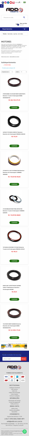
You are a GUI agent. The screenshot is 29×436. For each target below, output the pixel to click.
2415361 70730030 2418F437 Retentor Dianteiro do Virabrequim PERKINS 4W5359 (14, 133)
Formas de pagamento (14, 402)
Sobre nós (14, 391)
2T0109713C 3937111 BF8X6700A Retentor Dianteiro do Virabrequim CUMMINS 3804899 (13, 172)
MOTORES (20, 34)
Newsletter (14, 411)
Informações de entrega (14, 400)
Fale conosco (14, 389)
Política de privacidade (14, 392)
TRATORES (9, 34)
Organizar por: (5, 71)
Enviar (24, 359)
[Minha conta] (20, 2)
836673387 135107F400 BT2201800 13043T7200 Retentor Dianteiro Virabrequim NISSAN (12, 287)
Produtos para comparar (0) (8, 68)
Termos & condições (14, 396)
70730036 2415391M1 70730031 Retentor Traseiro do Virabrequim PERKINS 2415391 (14, 248)
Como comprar (14, 394)
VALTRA (15, 34)
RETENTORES (7, 64)
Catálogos (17, 2)
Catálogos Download (14, 387)
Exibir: (17, 71)
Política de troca (15, 404)
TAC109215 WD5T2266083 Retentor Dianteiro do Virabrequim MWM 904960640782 (12, 326)
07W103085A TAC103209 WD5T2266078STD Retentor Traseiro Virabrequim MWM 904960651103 (14, 96)
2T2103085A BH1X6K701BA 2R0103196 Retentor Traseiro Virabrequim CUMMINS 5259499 (13, 211)
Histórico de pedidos (14, 410)
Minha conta (14, 408)
